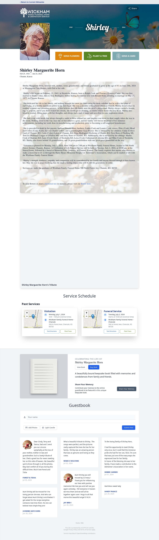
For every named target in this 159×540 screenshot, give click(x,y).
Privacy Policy (73, 530)
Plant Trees (68, 331)
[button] (33, 316)
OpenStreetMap (82, 533)
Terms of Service (85, 530)
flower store (86, 183)
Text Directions (52, 331)
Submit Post (128, 427)
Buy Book (93, 367)
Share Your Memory (126, 389)
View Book (81, 367)
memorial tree (51, 183)
